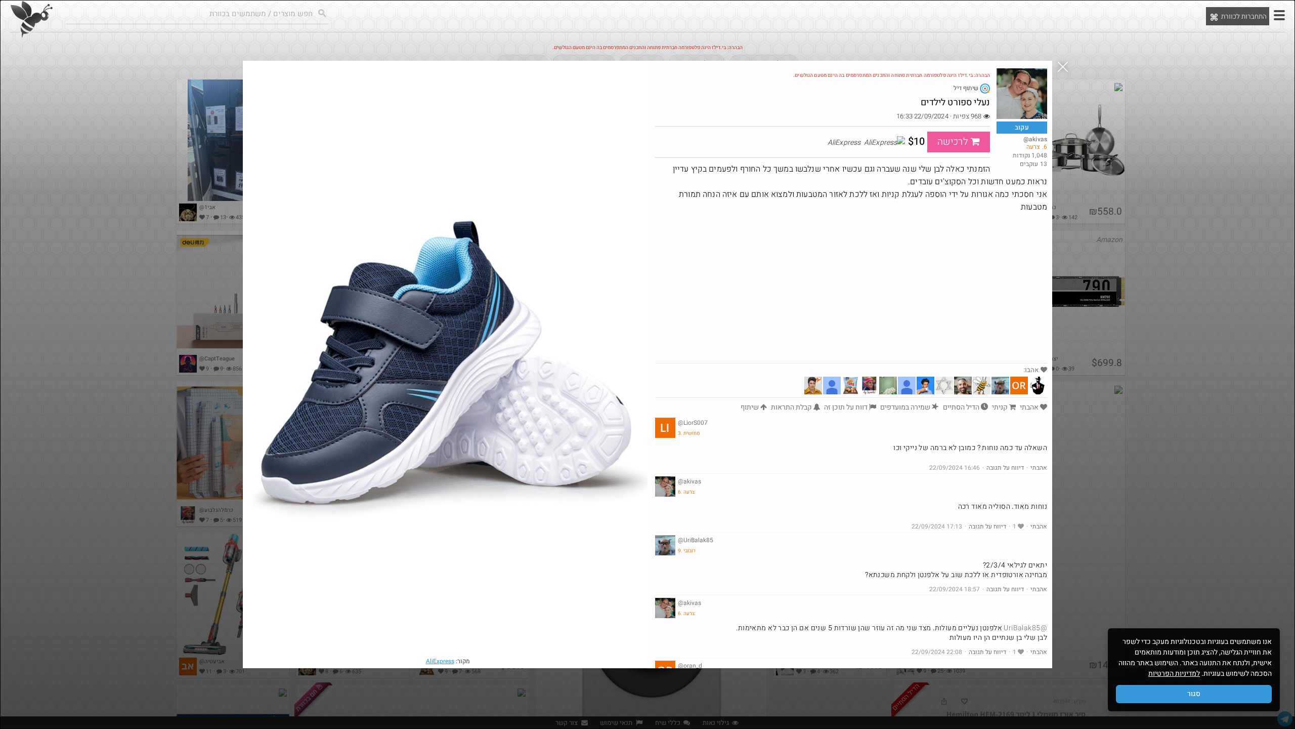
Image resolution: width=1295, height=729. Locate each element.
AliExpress (440, 661)
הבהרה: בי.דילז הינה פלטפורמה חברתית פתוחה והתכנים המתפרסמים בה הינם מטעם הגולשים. (891, 75)
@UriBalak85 (1025, 628)
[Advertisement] (851, 287)
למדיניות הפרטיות (1174, 673)
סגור (1193, 693)
